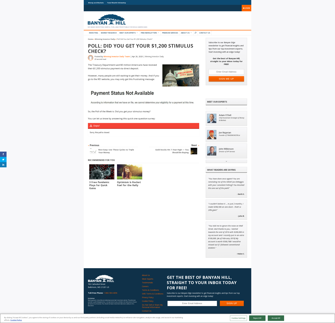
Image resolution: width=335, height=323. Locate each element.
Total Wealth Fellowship (116, 3)
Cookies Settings (238, 318)
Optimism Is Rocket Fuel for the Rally (129, 184)
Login (247, 8)
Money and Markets (96, 3)
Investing (93, 33)
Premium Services (170, 33)
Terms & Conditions (150, 290)
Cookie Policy (147, 301)
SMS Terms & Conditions (152, 293)
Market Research (109, 33)
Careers (145, 286)
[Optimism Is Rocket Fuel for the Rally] (129, 171)
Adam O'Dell (225, 115)
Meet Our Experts (127, 33)
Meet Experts (147, 279)
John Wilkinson (226, 149)
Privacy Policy (147, 297)
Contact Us (204, 33)
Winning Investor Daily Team (117, 56)
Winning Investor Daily (105, 39)
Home (90, 39)
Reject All (257, 318)
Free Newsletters (149, 33)
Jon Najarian (225, 132)
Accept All (276, 318)
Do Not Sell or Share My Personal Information (152, 306)
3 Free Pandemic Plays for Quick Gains (99, 185)
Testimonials (147, 282)
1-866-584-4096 (110, 293)
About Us (185, 33)
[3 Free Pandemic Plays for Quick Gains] (101, 171)
